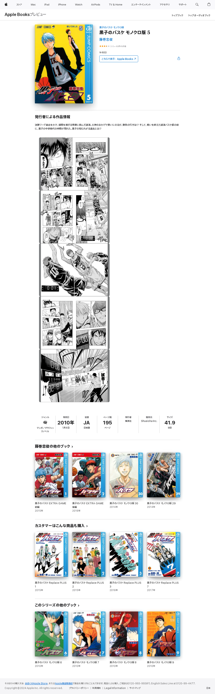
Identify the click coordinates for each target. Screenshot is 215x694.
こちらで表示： (117, 59)
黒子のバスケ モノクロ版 (111, 27)
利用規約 (96, 688)
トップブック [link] (177, 15)
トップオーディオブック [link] (199, 15)
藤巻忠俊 (106, 39)
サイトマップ (134, 688)
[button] (197, 4)
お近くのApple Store (36, 683)
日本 (208, 688)
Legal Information (115, 688)
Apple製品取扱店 (64, 683)
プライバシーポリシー (79, 688)
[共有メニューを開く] (179, 59)
